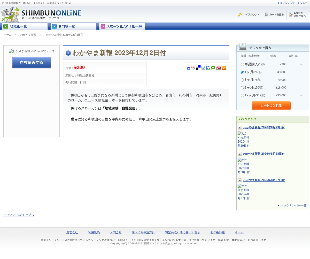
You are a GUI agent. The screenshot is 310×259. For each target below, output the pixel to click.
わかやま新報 (28, 34)
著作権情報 (217, 232)
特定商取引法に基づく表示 (182, 232)
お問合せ (116, 232)
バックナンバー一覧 (293, 205)
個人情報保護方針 (143, 232)
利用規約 (94, 232)
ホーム (8, 34)
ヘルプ (303, 3)
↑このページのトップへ (18, 215)
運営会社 (72, 232)
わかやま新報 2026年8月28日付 (264, 153)
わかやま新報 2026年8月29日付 (264, 127)
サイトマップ (287, 3)
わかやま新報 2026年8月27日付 (264, 180)
